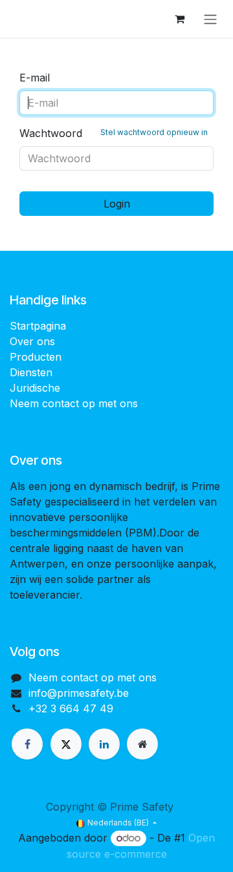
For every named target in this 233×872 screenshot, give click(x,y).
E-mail (34, 77)
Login (117, 203)
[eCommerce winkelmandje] (179, 19)
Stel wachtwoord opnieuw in (154, 132)
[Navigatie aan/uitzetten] (210, 18)
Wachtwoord (113, 133)
